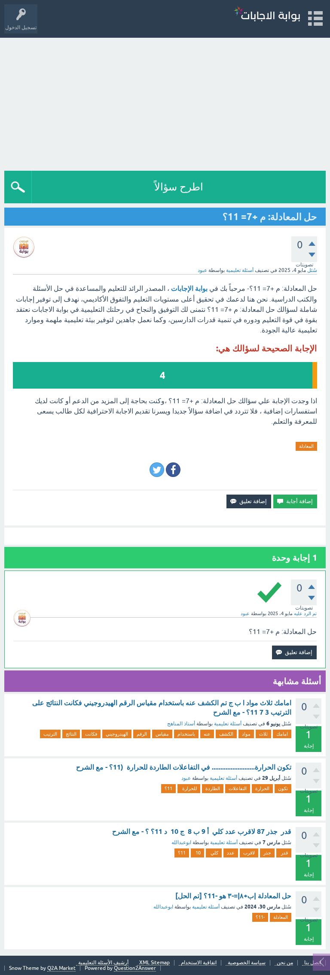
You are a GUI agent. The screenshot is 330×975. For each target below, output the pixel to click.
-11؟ (260, 917)
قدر (284, 852)
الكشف (226, 734)
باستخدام (186, 734)
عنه (207, 734)
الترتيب (50, 734)
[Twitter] (157, 469)
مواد (246, 734)
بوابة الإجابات (189, 288)
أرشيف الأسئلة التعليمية (103, 963)
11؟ (168, 788)
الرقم (142, 734)
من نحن (285, 963)
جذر (267, 852)
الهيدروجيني (117, 734)
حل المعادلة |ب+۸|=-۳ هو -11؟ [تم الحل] (233, 896)
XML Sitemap (154, 963)
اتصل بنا (312, 963)
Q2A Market (61, 968)
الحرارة (262, 788)
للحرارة (189, 788)
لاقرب (249, 852)
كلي (213, 852)
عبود (186, 778)
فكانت (91, 734)
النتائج (71, 734)
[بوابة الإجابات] (267, 14)
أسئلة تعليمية (240, 270)
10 (197, 852)
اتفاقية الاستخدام (199, 963)
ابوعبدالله (181, 842)
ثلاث (263, 734)
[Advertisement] (165, 102)
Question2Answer (135, 968)
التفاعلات (238, 788)
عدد (231, 852)
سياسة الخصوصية (247, 963)
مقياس (162, 734)
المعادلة (306, 446)
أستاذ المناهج (181, 724)
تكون (283, 788)
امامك (282, 734)
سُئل (312, 270)
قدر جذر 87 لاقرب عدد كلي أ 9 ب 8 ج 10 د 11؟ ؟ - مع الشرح (201, 831)
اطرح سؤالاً (178, 187)
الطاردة (212, 788)
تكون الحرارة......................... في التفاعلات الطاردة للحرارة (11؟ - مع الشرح (183, 767)
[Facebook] (173, 469)
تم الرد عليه (305, 613)
